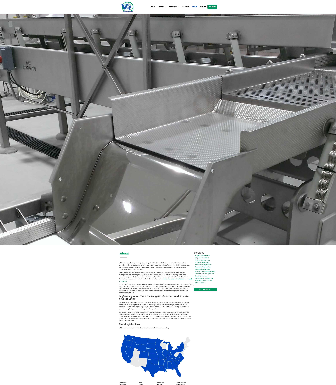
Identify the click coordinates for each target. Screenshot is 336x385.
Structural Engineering (202, 267)
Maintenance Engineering (204, 278)
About (194, 7)
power (164, 279)
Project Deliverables (202, 258)
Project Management (202, 260)
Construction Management (204, 274)
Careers (203, 7)
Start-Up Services (201, 276)
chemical (171, 279)
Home (153, 7)
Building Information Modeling (205, 271)
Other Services (200, 283)
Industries (173, 7)
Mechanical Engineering (203, 265)
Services (161, 7)
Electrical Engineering (202, 269)
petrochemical (180, 279)
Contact (212, 7)
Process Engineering (202, 262)
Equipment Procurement (203, 281)
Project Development (202, 256)
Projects (185, 7)
